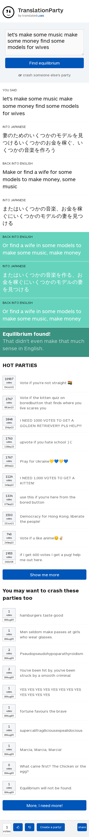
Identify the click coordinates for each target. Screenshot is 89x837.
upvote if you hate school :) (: (46, 442)
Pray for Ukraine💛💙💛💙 (44, 461)
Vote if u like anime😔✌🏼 (42, 538)
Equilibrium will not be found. (46, 788)
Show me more (44, 574)
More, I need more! (44, 805)
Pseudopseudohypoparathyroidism (51, 653)
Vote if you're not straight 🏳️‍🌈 (46, 382)
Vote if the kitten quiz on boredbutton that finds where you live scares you (50, 402)
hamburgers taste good (41, 615)
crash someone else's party (47, 75)
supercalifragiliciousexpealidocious (51, 730)
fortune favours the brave (43, 711)
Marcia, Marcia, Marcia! (41, 749)
